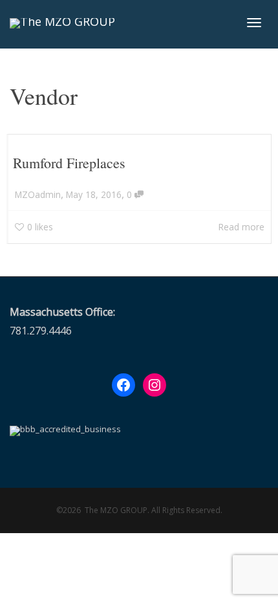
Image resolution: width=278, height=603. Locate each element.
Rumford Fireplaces (69, 162)
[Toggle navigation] (254, 23)
